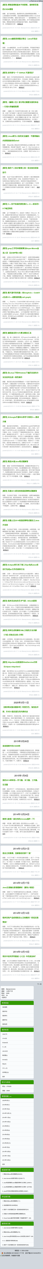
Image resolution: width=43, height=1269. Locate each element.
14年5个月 (9, 991)
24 (7, 995)
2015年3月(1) (6, 1104)
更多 (3, 1076)
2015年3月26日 (21, 741)
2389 (7, 993)
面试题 (5, 1055)
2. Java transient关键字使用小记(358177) (13, 1178)
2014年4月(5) (6, 1134)
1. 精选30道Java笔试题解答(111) (11, 1201)
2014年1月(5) (6, 1147)
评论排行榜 (6, 1196)
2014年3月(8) (6, 1139)
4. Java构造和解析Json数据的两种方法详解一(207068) (17, 1187)
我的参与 (4, 1015)
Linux (4, 1038)
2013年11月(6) (6, 1156)
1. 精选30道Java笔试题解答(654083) (12, 1174)
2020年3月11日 (21, 702)
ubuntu (5, 1051)
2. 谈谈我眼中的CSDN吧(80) (10, 1205)
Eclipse (5, 1042)
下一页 (39, 984)
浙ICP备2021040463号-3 (33, 1253)
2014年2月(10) (6, 1143)
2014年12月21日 (21, 848)
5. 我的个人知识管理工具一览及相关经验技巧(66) (15, 1245)
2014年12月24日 (21, 814)
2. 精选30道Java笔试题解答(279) (11, 1232)
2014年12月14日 (21, 912)
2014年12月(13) (6, 1113)
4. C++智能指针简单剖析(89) (10, 1240)
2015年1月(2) (6, 1109)
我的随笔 (4, 1007)
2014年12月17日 (21, 882)
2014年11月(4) (6, 1117)
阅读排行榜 (6, 1170)
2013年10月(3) (6, 1160)
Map (4, 1064)
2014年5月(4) (6, 1130)
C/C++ (4, 1068)
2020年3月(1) (6, 1100)
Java (4, 1034)
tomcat (5, 1059)
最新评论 (4, 1020)
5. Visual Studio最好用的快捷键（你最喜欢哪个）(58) (16, 1218)
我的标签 (4, 1024)
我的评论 (4, 1011)
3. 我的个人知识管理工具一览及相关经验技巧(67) (15, 1209)
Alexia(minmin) (11, 989)
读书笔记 (5, 1072)
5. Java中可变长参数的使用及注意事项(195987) (15, 1191)
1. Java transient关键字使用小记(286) (12, 1228)
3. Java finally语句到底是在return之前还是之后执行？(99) (17, 1236)
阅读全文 (20, 24)
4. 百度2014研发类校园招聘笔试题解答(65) (14, 1214)
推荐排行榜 (6, 1223)
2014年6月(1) (6, 1126)
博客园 (17, 1250)
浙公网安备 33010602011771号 (14, 1253)
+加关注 (4, 997)
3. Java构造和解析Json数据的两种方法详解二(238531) (17, 1182)
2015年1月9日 (21, 775)
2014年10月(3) (6, 1122)
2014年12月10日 (21, 951)
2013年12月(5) (6, 1151)
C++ (4, 1047)
